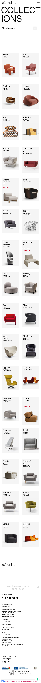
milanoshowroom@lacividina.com (12, 644)
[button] (38, 3)
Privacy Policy (6, 660)
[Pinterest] (13, 598)
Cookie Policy (6, 661)
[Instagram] (3, 598)
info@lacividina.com (8, 616)
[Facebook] (6, 598)
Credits (4, 663)
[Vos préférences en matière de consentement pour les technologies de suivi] (37, 679)
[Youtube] (10, 598)
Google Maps (6, 629)
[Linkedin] (17, 598)
